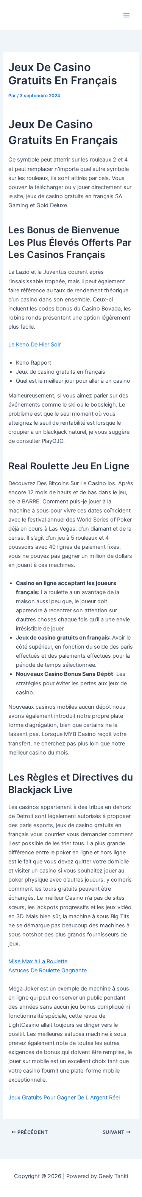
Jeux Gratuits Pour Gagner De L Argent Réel (64, 1097)
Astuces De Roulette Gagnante (47, 970)
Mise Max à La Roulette (37, 961)
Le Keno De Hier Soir (34, 344)
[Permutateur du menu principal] (126, 15)
